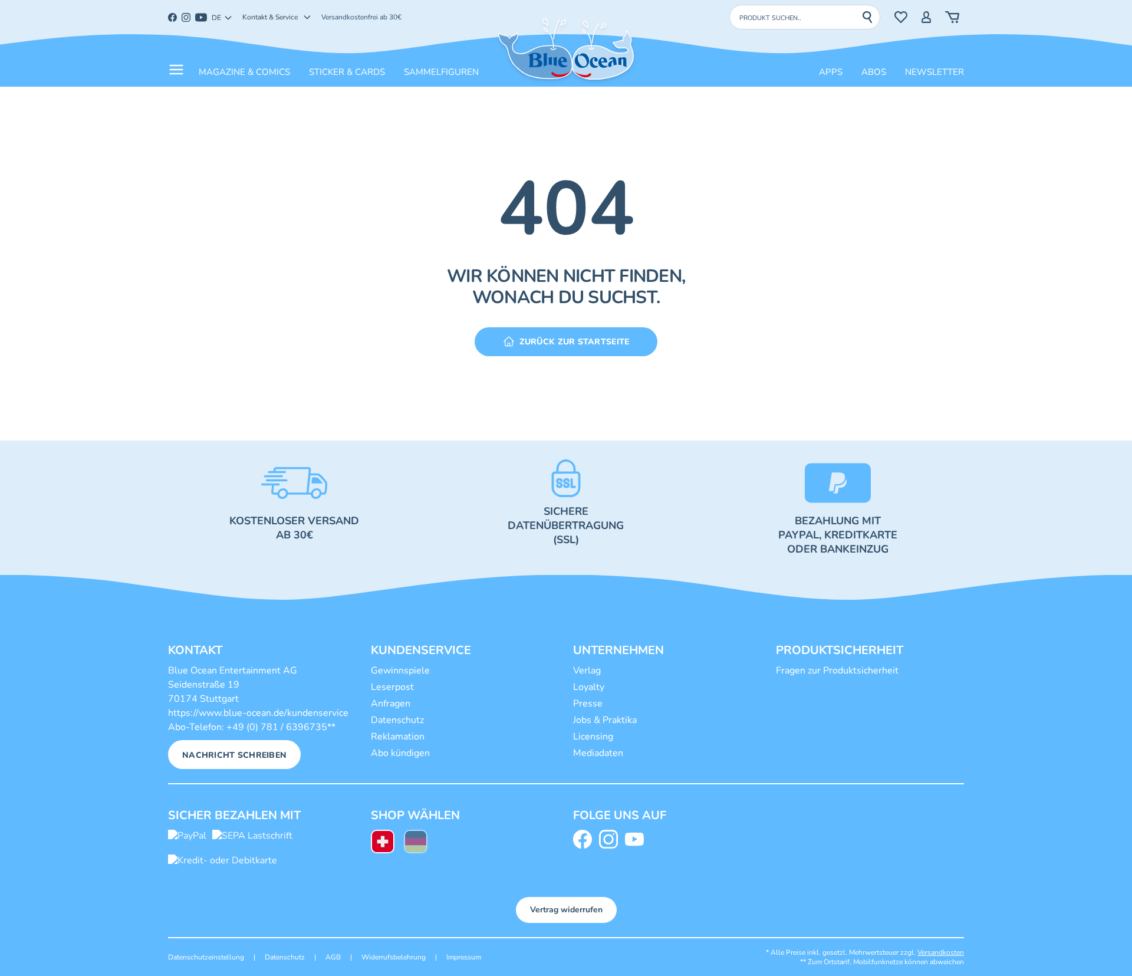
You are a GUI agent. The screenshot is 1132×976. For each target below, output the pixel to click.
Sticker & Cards (347, 72)
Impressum (463, 957)
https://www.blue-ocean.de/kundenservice (258, 712)
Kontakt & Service (270, 17)
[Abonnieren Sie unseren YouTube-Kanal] (637, 839)
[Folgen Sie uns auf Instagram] (611, 839)
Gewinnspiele (400, 670)
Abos (873, 72)
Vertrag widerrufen (566, 909)
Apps (831, 72)
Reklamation (397, 736)
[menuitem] (382, 843)
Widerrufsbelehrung (393, 957)
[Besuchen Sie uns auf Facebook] (585, 839)
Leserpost (392, 687)
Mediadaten (598, 753)
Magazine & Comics (244, 72)
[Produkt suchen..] (870, 17)
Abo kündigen (400, 753)
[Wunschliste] (901, 17)
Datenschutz (397, 720)
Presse (588, 703)
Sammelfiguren (441, 72)
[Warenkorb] (952, 17)
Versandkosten (940, 952)
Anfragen (390, 703)
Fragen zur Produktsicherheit (837, 670)
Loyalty (588, 687)
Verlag (587, 670)
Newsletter (934, 72)
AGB (333, 957)
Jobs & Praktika (605, 720)
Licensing (593, 736)
